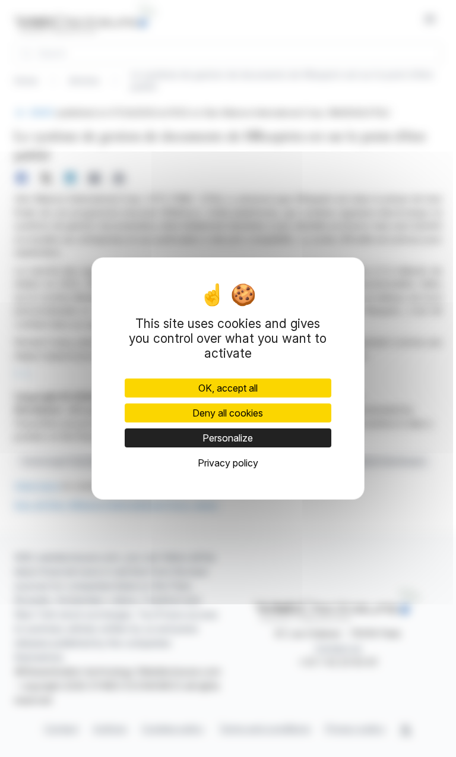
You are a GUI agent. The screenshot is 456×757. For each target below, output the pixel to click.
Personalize (227, 438)
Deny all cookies (227, 413)
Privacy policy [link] (228, 463)
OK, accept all (228, 388)
